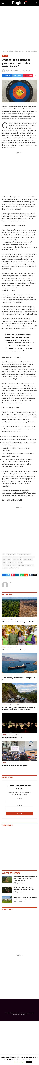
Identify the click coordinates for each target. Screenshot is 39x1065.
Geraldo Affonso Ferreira (10, 557)
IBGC (4, 562)
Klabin (20, 562)
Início (3, 51)
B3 (3, 554)
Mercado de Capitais (9, 565)
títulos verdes (13, 568)
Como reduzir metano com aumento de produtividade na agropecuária (25, 898)
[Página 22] (19, 3)
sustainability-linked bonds (25, 565)
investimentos (12, 562)
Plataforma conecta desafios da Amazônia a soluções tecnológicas (23, 888)
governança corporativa (27, 557)
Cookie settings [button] (19, 1062)
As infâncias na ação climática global (15, 766)
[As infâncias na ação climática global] (19, 751)
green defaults (17, 559)
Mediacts (24, 1014)
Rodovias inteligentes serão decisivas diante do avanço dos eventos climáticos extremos (19, 709)
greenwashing (28, 559)
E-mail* (19, 799)
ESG (14, 554)
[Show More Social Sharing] (35, 75)
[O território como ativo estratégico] (19, 635)
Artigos (5, 56)
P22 (8, 70)
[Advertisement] (19, 28)
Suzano (5, 568)
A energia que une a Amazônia (12, 738)
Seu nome (19, 806)
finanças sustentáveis (24, 554)
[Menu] (3, 3)
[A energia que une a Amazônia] (19, 723)
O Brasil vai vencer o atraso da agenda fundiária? (19, 622)
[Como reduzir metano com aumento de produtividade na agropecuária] (7, 899)
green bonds (6, 559)
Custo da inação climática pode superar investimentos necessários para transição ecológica (25, 878)
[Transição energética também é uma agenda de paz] (19, 663)
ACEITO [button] (29, 1062)
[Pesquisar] (36, 3)
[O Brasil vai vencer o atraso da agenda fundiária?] (19, 607)
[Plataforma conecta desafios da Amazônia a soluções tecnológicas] (7, 890)
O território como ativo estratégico (14, 650)
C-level (9, 554)
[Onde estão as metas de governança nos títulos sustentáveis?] (19, 91)
